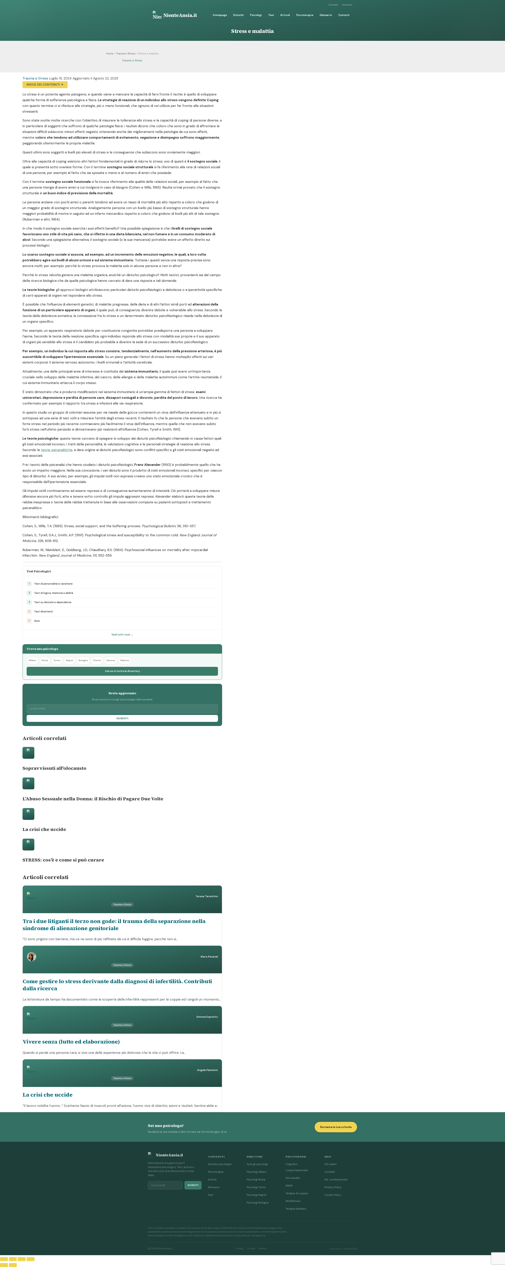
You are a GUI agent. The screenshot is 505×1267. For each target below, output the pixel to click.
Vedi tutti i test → (122, 634)
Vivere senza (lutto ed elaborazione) (71, 1041)
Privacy (240, 1248)
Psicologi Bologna (257, 1202)
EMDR (289, 1185)
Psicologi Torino (256, 1187)
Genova (110, 660)
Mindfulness (293, 1201)
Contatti (333, 4)
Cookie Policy (333, 1195)
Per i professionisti (336, 1179)
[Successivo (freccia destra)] (13, 1265)
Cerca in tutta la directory (122, 671)
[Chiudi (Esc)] (31, 1259)
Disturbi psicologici (220, 1164)
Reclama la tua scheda (336, 1127)
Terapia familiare (296, 1208)
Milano (32, 660)
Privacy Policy (333, 1187)
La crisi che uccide (48, 1094)
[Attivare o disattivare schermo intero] (13, 1259)
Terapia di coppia (297, 1193)
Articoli (285, 15)
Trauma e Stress (132, 60)
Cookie (251, 1248)
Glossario (326, 15)
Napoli (69, 660)
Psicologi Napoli (256, 1195)
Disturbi (238, 15)
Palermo (124, 660)
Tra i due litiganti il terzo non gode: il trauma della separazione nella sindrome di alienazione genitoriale (114, 924)
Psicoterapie (304, 15)
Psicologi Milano (257, 1172)
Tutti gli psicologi (257, 1164)
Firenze (97, 660)
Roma (45, 660)
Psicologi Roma (256, 1179)
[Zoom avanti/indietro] (4, 1259)
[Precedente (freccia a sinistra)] (4, 1265)
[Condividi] (22, 1259)
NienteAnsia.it (180, 15)
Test (271, 15)
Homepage (220, 15)
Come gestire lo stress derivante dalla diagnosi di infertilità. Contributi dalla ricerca (117, 984)
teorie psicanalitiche (56, 450)
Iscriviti (122, 718)
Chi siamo (331, 1164)
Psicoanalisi (293, 1178)
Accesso (347, 4)
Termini (262, 1248)
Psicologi (256, 15)
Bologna (83, 660)
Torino (57, 660)
